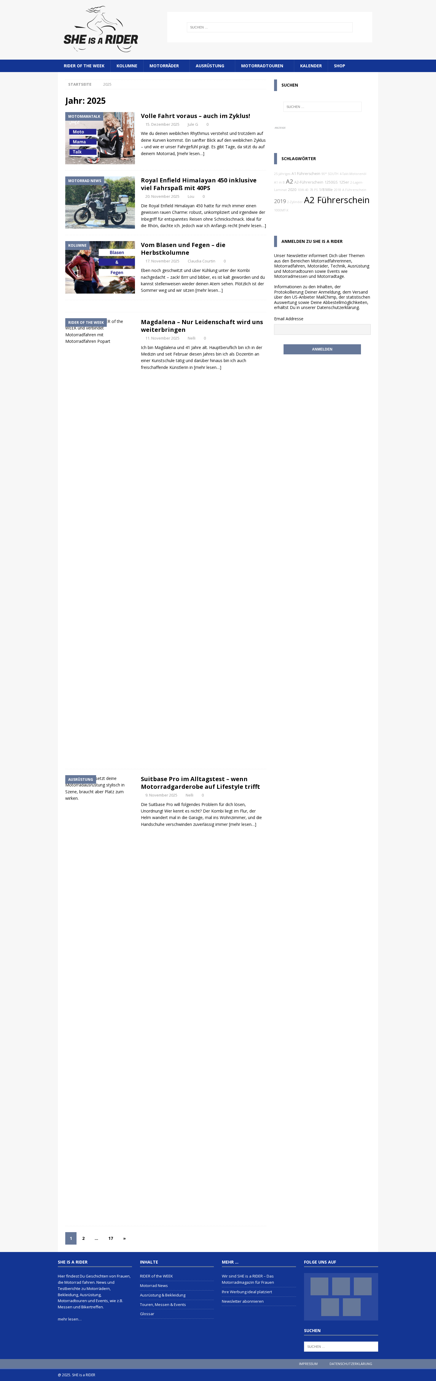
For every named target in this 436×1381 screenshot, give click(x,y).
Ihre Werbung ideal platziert (247, 1291)
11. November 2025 (162, 338)
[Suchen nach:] (269, 27)
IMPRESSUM (308, 1363)
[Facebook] (319, 1286)
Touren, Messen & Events (163, 1304)
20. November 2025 (162, 196)
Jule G (193, 124)
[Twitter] (363, 1286)
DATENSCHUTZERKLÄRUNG (351, 1363)
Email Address (287, 318)
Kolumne (127, 66)
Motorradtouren (262, 66)
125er (344, 182)
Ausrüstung (210, 66)
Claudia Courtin (201, 261)
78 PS (314, 190)
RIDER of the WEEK (84, 66)
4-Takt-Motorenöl (353, 174)
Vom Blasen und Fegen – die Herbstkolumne (183, 249)
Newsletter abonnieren (243, 1301)
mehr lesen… (70, 1319)
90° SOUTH (330, 174)
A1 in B (279, 182)
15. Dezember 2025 (162, 124)
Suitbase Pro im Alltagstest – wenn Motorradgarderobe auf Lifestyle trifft (200, 783)
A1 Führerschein (306, 173)
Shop (339, 66)
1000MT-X (281, 210)
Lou (191, 196)
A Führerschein (354, 190)
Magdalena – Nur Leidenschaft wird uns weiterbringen (202, 326)
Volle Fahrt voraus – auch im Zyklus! (195, 116)
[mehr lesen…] (190, 153)
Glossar (147, 1313)
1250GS (331, 182)
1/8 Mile (326, 189)
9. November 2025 (161, 795)
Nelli (191, 338)
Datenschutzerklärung (338, 307)
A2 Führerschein (337, 200)
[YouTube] (330, 1307)
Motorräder (164, 66)
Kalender (311, 66)
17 (110, 1238)
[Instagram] (341, 1286)
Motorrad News (154, 1285)
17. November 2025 (162, 261)
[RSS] (352, 1307)
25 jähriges (282, 174)
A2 (289, 181)
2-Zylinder (295, 202)
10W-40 (302, 190)
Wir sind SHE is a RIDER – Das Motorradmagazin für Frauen (248, 1279)
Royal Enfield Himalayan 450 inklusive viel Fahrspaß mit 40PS (199, 184)
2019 (280, 201)
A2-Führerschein (308, 182)
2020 (292, 189)
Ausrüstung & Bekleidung (162, 1295)
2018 (337, 190)
